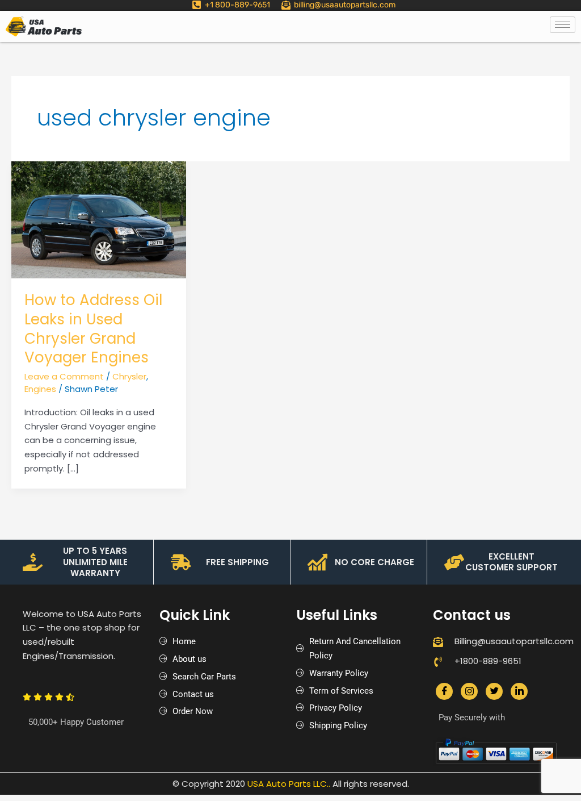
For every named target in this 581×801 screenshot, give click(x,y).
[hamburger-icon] (562, 24)
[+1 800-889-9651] (196, 5)
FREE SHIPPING (237, 562)
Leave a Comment (64, 376)
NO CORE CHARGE (374, 562)
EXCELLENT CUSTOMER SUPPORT (511, 562)
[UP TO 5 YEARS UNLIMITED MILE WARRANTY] (33, 562)
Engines (40, 389)
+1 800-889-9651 (237, 5)
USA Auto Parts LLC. (288, 784)
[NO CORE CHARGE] (317, 562)
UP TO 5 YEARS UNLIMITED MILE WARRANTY (95, 562)
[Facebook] (444, 691)
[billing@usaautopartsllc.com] (285, 5)
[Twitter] (494, 691)
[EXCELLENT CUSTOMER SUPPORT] (454, 562)
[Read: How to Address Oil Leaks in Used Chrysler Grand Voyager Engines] (98, 219)
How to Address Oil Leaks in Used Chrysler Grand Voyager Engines (93, 329)
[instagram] (469, 691)
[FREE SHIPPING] (181, 562)
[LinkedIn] (519, 691)
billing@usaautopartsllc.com (344, 5)
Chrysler (129, 376)
